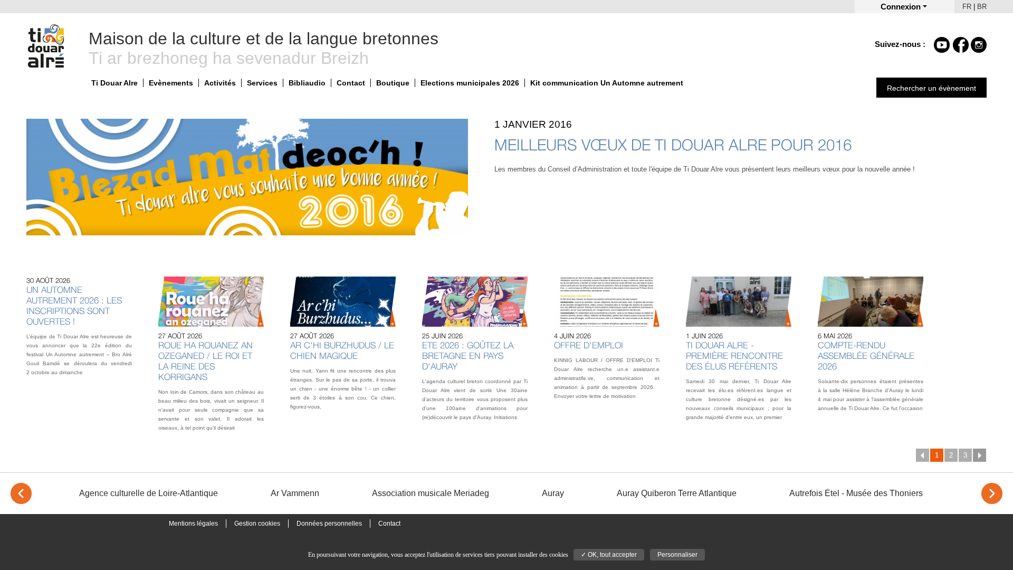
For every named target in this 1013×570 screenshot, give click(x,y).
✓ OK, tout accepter (609, 554)
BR (982, 7)
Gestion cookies (257, 523)
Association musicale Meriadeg (430, 493)
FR (966, 7)
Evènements (171, 83)
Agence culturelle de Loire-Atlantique (148, 493)
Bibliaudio (307, 83)
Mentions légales (193, 523)
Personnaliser (677, 554)
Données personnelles (329, 523)
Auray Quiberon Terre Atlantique (677, 493)
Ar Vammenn (295, 493)
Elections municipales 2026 (470, 83)
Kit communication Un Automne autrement (606, 83)
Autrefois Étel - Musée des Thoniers (856, 493)
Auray (553, 493)
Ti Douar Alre (114, 83)
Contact (351, 83)
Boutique (392, 83)
